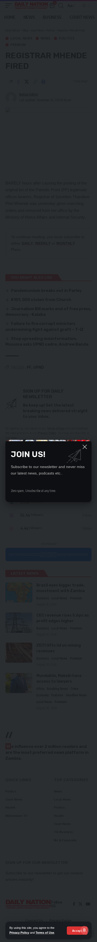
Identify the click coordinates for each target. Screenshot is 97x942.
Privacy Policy (19, 932)
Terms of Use (45, 932)
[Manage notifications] (84, 930)
